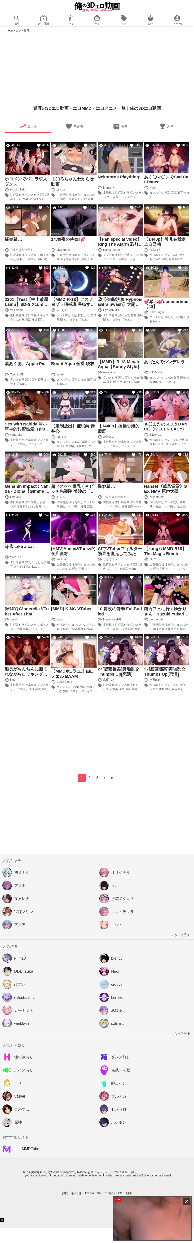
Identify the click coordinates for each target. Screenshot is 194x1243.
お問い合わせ (72, 1193)
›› (112, 778)
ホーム (9, 30)
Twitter (89, 1193)
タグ (18, 30)
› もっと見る (181, 935)
